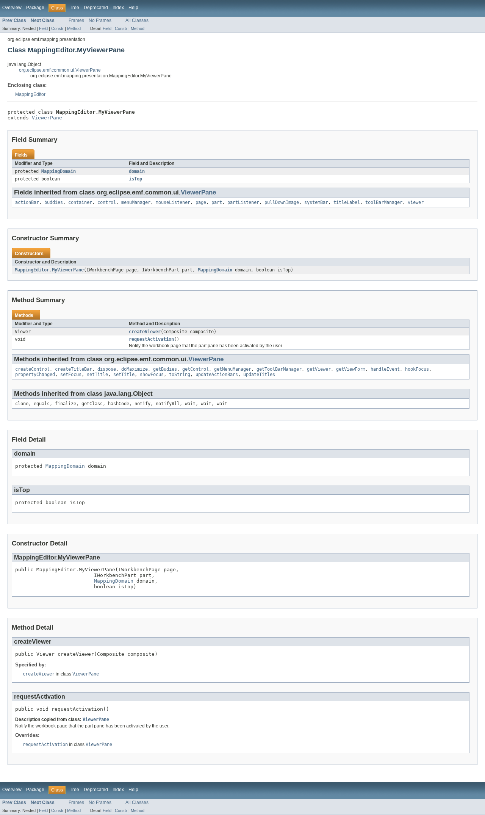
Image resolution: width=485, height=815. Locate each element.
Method (74, 28)
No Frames (100, 20)
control (106, 202)
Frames (76, 20)
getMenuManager (232, 369)
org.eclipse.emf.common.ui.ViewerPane (60, 70)
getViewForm (350, 369)
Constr (57, 28)
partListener (243, 202)
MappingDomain (58, 171)
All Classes (137, 20)
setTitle (97, 374)
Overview (12, 7)
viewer (416, 202)
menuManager (135, 202)
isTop (135, 179)
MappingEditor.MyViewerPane (49, 270)
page (201, 202)
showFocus (152, 374)
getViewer (319, 369)
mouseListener (173, 202)
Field (43, 28)
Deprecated (96, 7)
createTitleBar (73, 369)
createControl (32, 369)
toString (179, 374)
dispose (106, 369)
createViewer (145, 331)
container (80, 202)
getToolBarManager (279, 369)
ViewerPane (47, 118)
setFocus (70, 374)
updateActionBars (217, 374)
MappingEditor (30, 94)
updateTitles (259, 374)
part (216, 202)
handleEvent (385, 369)
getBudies (165, 369)
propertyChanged (35, 374)
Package (35, 7)
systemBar (316, 202)
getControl (195, 369)
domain (137, 171)
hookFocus (417, 369)
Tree (74, 7)
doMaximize (134, 369)
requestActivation (151, 339)
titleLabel (346, 202)
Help (133, 7)
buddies (53, 202)
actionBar (27, 202)
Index (118, 7)
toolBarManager (383, 202)
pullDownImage (281, 202)
